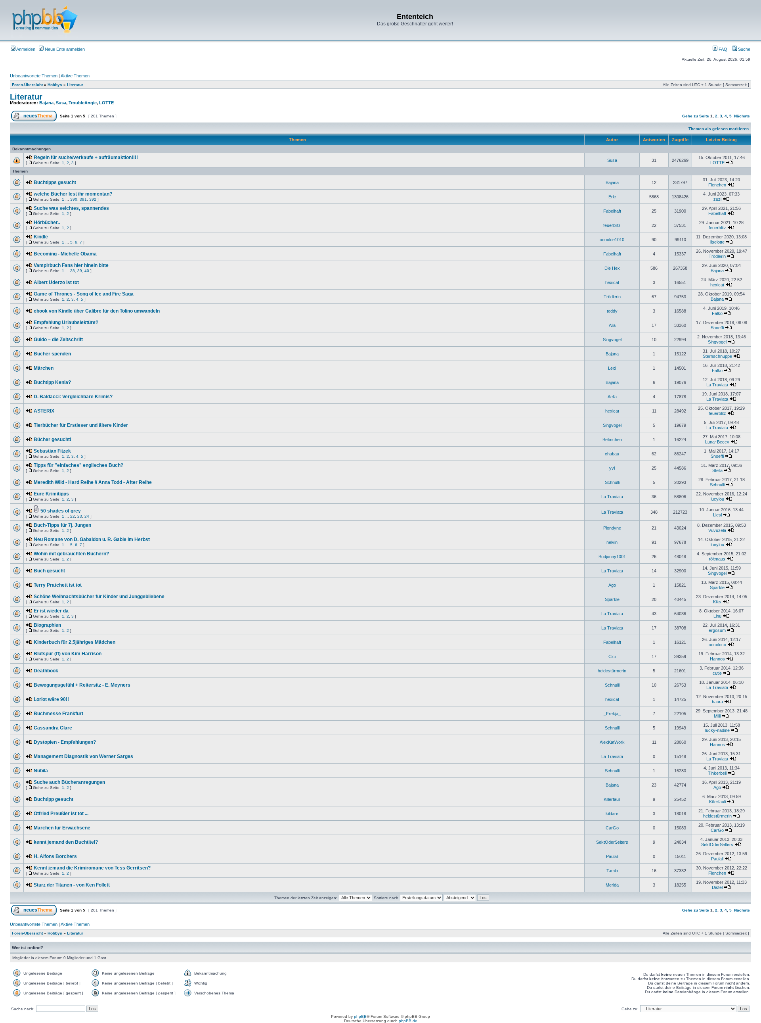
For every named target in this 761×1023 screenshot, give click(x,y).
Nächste (742, 116)
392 (92, 199)
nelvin (612, 542)
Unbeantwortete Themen (33, 75)
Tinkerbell (717, 773)
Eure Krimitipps (51, 494)
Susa (61, 102)
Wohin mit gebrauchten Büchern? (71, 554)
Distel (717, 887)
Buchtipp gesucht (53, 799)
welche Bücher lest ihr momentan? (73, 194)
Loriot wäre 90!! (51, 699)
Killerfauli (612, 799)
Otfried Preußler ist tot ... (61, 813)
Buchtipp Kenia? (52, 382)
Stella (717, 470)
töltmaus (717, 559)
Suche (743, 49)
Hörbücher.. (47, 222)
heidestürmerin (612, 670)
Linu (717, 616)
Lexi (612, 368)
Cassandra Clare (53, 728)
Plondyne (612, 528)
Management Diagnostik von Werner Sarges (83, 756)
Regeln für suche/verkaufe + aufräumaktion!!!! (86, 157)
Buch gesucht (49, 571)
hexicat (612, 282)
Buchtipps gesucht (55, 182)
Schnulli (612, 482)
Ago (612, 585)
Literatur (75, 85)
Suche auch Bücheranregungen (69, 782)
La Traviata (717, 384)
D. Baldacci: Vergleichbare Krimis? (73, 396)
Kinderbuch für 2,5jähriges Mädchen (74, 642)
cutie (717, 673)
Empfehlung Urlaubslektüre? (66, 322)
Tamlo (612, 870)
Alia (612, 325)
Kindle (41, 237)
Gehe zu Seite (695, 116)
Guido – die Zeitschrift (58, 339)
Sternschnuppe (717, 356)
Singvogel (612, 339)
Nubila (41, 770)
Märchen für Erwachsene (62, 828)
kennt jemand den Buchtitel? (66, 842)
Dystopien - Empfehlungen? (65, 742)
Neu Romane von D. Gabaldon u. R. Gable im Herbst (92, 539)
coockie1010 (612, 239)
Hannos (717, 658)
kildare (612, 813)
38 (72, 271)
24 (86, 516)
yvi (612, 468)
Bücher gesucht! (52, 439)
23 (79, 516)
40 (86, 271)
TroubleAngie (83, 102)
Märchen (44, 368)
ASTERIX (44, 411)
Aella (612, 396)
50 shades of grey (60, 511)
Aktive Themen (75, 75)
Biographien (47, 625)
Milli (717, 716)
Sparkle (717, 587)
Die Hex (612, 268)
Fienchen (717, 184)
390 (73, 199)
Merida (612, 885)
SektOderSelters (612, 842)
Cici (612, 656)
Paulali (612, 856)
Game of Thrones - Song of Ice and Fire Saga (84, 294)
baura (717, 701)
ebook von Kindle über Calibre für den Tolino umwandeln (97, 311)
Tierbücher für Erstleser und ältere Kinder (81, 425)
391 (83, 199)
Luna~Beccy (717, 442)
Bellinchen (612, 439)
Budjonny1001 (612, 556)
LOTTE (106, 102)
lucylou (717, 499)
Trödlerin (717, 256)
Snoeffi (717, 327)
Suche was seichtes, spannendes (71, 208)
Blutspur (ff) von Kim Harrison (67, 653)
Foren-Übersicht (27, 85)
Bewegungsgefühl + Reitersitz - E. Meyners (82, 685)
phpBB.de (408, 1021)
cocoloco (717, 644)
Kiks (717, 601)
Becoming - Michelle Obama (65, 254)
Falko (717, 313)
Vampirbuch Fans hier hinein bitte (71, 265)
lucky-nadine (717, 730)
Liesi (717, 514)
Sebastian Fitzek (52, 451)
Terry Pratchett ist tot (58, 585)
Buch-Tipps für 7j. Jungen (62, 525)
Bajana (46, 102)
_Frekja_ (612, 713)
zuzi (717, 199)
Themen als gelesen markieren (718, 129)
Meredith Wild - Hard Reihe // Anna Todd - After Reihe (93, 482)
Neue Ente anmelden (64, 49)
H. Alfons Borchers (55, 856)
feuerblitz (612, 225)
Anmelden (25, 49)
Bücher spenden (52, 354)
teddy (612, 311)
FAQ (722, 49)
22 (72, 516)
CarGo (612, 827)
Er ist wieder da (51, 611)
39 (79, 271)
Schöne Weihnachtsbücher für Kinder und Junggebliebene (99, 596)
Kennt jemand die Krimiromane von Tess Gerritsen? (92, 868)
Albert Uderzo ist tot (56, 282)
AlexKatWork (612, 742)
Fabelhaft (612, 211)
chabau (612, 453)
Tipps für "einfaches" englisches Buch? (78, 465)
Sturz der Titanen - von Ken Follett (72, 885)
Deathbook (46, 671)
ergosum (717, 630)
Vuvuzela (717, 530)
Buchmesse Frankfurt (58, 713)
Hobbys (55, 85)
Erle (612, 196)
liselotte (717, 242)
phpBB (360, 1016)
